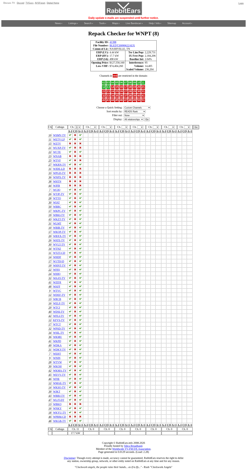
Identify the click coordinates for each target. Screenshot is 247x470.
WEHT (57, 353)
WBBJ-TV (59, 395)
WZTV (57, 143)
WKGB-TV (59, 421)
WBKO (57, 404)
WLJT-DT (58, 400)
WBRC (57, 206)
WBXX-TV (59, 236)
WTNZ (57, 248)
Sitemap (171, 23)
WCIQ (56, 189)
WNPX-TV (59, 177)
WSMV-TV (59, 135)
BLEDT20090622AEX (122, 45)
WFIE (56, 379)
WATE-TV (59, 240)
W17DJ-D (58, 261)
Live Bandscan (133, 23)
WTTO (57, 198)
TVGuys (30, 3)
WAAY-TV (59, 278)
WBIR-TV (59, 227)
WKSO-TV (59, 387)
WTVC (57, 290)
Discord (20, 3)
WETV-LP (59, 139)
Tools (102, 23)
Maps (115, 23)
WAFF (56, 286)
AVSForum (40, 3)
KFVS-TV (59, 320)
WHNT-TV (59, 265)
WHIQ (56, 273)
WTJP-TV (58, 194)
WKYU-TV (59, 412)
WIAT (56, 202)
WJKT (56, 391)
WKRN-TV (59, 164)
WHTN (57, 181)
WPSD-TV (59, 328)
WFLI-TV (58, 316)
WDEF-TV (59, 294)
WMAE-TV (59, 383)
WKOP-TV (59, 231)
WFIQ (56, 269)
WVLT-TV (59, 244)
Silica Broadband (133, 445)
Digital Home (53, 3)
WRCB (57, 299)
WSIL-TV (58, 332)
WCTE (57, 152)
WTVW (57, 362)
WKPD (57, 341)
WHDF (57, 257)
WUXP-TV (59, 147)
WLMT (57, 223)
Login (241, 3)
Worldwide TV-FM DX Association (131, 448)
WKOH (57, 366)
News (58, 23)
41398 (113, 42)
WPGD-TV (59, 173)
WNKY (57, 408)
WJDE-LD (59, 168)
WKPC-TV (59, 210)
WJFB (56, 185)
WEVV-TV (59, 374)
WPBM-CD (59, 416)
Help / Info (154, 23)
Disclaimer (69, 458)
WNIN (56, 358)
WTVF (57, 160)
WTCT (57, 324)
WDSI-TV (59, 311)
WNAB (57, 156)
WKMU (57, 337)
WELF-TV (59, 303)
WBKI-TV (59, 215)
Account (186, 23)
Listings (72, 23)
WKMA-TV (60, 370)
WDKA (57, 345)
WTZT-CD (59, 252)
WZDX (57, 282)
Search (88, 23)
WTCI (56, 307)
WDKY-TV (59, 349)
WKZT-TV (59, 219)
